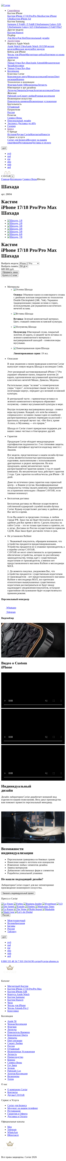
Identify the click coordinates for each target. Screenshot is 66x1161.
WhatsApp (12, 1132)
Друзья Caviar (23, 134)
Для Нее (21, 38)
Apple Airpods (37, 62)
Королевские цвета (17, 76)
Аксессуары (13, 40)
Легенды (12, 90)
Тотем (56, 90)
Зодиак (30, 90)
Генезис (50, 76)
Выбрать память (9, 266)
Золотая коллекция (43, 90)
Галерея (11, 126)
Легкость (42, 85)
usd (9, 156)
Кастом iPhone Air (21, 18)
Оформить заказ (10, 272)
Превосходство (15, 1057)
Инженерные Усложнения (21, 1051)
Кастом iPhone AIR (17, 991)
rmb (9, 164)
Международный (16, 920)
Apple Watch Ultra (16, 46)
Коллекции (13, 71)
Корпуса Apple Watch (18, 994)
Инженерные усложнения (42, 101)
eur (8, 159)
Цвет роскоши (14, 1040)
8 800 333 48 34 (9, 961)
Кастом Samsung (16, 997)
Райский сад (13, 96)
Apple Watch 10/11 (35, 46)
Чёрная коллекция (36, 76)
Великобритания (16, 923)
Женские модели (24, 49)
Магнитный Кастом (17, 986)
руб (9, 153)
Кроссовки (18, 65)
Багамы (11, 926)
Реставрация (25, 142)
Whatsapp (11, 607)
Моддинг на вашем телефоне (22, 1108)
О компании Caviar (17, 1089)
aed (9, 167)
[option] (36, 153)
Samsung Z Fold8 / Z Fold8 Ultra (23, 24)
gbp (9, 161)
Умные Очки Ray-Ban (18, 62)
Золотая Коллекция (17, 1073)
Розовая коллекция (45, 96)
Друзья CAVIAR (16, 1095)
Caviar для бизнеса (17, 140)
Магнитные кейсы (35, 54)
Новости (45, 134)
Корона (20, 79)
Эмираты (21, 90)
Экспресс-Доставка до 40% (21, 123)
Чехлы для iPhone (16, 54)
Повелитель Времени (18, 1032)
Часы (10, 1002)
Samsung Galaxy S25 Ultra (25, 27)
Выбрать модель (9, 263)
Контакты (36, 134)
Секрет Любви (15, 1043)
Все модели (39, 49)
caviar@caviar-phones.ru (46, 961)
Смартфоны (13, 10)
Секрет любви (27, 96)
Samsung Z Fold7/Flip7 (50, 27)
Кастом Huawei (15, 32)
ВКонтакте (13, 1135)
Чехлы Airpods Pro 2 (17, 1008)
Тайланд (11, 931)
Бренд (10, 129)
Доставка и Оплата (17, 1116)
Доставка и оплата (41, 142)
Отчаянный (13, 107)
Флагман (12, 85)
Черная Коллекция (17, 1024)
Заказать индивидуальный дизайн (19, 281)
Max (9, 1127)
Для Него (12, 38)
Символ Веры (14, 118)
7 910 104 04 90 (26, 961)
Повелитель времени (18, 101)
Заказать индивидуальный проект (18, 893)
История (11, 134)
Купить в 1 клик (9, 275)
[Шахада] (14, 220)
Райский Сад (14, 1071)
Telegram (11, 612)
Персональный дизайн (37, 38)
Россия (11, 112)
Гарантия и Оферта (17, 1113)
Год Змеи (12, 1065)
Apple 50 (21, 85)
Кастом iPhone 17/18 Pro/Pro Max (24, 16)
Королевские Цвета (17, 1035)
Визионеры (32, 85)
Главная (5, 179)
